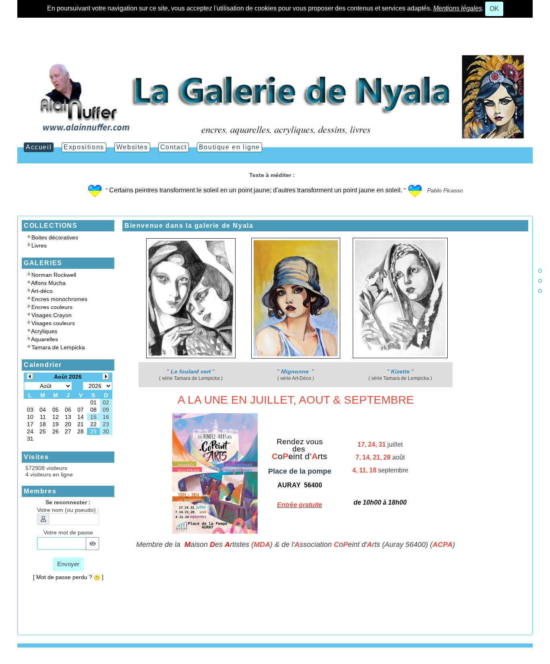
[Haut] (540, 271)
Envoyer (68, 564)
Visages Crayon (51, 315)
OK (494, 8)
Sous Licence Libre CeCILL (131, 661)
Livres (39, 245)
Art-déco (42, 291)
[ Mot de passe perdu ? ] (68, 577)
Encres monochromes (59, 299)
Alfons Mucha (48, 283)
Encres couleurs (51, 307)
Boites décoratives (54, 237)
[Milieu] (540, 281)
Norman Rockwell (53, 275)
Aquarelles (44, 339)
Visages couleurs (53, 323)
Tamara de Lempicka (58, 347)
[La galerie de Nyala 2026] (275, 96)
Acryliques (44, 331)
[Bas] (540, 291)
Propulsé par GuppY (43, 661)
